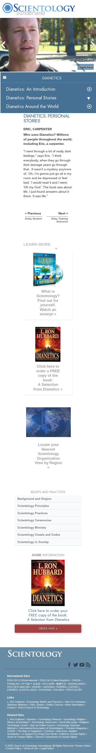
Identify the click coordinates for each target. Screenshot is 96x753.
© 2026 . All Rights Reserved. (40, 745)
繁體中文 (61, 683)
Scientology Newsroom (44, 722)
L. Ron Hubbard (15, 701)
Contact (11, 707)
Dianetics (32, 719)
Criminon (49, 731)
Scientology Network (50, 719)
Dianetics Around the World (32, 106)
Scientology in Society (33, 542)
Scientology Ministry (31, 527)
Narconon (61, 731)
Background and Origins (34, 498)
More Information (74, 704)
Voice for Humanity (75, 701)
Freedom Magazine (76, 728)
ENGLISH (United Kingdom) (55, 680)
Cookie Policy (13, 748)
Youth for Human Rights (20, 736)
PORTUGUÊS (74, 689)
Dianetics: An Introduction (30, 89)
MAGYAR (25, 687)
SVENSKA (48, 687)
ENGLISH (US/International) (22, 680)
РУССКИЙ (48, 683)
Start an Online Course (42, 725)
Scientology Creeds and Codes (38, 534)
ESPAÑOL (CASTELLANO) (22, 689)
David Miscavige (68, 722)
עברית (26, 683)
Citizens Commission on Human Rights (56, 736)
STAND (11, 731)
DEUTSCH (13, 687)
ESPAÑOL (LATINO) (67, 687)
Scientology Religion (74, 719)
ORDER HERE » (48, 628)
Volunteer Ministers (17, 704)
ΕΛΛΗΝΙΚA (45, 689)
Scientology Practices (32, 513)
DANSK (76, 680)
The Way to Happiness (29, 731)
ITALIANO (58, 689)
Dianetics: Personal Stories (31, 98)
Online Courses (54, 704)
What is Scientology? (18, 722)
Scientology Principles (33, 506)
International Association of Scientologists (41, 728)
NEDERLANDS (76, 683)
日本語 (36, 683)
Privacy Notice (83, 745)
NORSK (36, 687)
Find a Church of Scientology (33, 707)
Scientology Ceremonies (34, 520)
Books (40, 704)
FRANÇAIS (13, 683)
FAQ (32, 704)
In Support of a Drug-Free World (39, 734)
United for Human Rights (72, 734)
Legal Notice (47, 748)
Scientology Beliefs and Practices (45, 701)
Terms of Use (30, 748)
